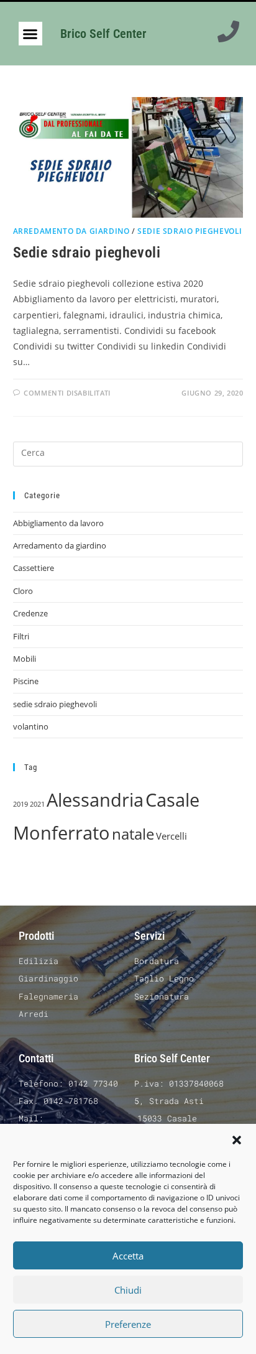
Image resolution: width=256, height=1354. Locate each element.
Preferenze (128, 1324)
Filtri (21, 636)
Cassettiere (33, 567)
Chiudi (128, 1290)
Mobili (24, 658)
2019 (20, 804)
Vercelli (171, 836)
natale (133, 833)
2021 (37, 804)
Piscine (26, 681)
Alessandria (95, 799)
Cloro (23, 590)
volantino (30, 726)
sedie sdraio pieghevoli (189, 231)
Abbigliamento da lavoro (58, 523)
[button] (237, 1140)
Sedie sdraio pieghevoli (87, 252)
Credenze (30, 613)
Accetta (128, 1256)
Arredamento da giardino (71, 231)
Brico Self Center (103, 33)
